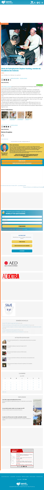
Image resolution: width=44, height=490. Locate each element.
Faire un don (22, 160)
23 (27, 387)
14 (16, 384)
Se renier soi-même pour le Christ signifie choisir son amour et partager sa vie (16, 325)
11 (38, 382)
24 (33, 387)
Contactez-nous (39, 476)
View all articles (4, 139)
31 (33, 389)
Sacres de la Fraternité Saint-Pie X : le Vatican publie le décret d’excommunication (21, 340)
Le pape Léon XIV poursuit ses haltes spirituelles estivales (14, 417)
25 (38, 387)
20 (10, 387)
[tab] (16, 450)
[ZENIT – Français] (12, 2)
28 (16, 389)
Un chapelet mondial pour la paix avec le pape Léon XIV (17, 346)
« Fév (3, 391)
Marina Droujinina (15, 78)
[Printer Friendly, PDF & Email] (39, 85)
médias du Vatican (7, 86)
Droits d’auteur (32, 476)
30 (27, 389)
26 (5, 389)
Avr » (5, 391)
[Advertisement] (22, 13)
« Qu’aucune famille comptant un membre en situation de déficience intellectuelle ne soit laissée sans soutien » (22, 326)
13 (10, 384)
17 (33, 384)
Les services (18, 476)
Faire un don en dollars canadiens (22, 163)
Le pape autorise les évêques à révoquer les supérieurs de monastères (19, 363)
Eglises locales (4, 23)
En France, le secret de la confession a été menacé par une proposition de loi (20, 357)
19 (5, 387)
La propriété (12, 476)
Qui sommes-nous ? (5, 476)
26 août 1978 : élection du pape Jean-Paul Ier (10, 323)
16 (27, 384)
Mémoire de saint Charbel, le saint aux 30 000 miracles (16, 351)
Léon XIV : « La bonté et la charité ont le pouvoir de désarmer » (13, 331)
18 (38, 384)
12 (5, 384)
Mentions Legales (25, 476)
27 (10, 389)
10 (33, 382)
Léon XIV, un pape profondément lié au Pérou (11, 399)
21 (16, 387)
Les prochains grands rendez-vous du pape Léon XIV (13, 408)
